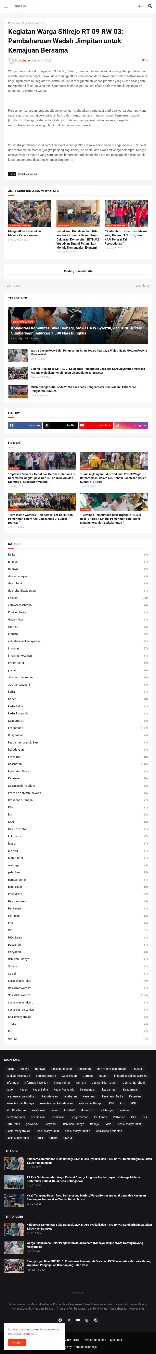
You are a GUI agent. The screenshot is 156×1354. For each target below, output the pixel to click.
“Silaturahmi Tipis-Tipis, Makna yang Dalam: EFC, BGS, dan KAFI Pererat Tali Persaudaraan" (126, 237)
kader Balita (78, 706)
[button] (5, 6)
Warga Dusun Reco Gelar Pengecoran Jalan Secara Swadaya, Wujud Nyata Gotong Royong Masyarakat (89, 352)
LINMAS (78, 850)
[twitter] (69, 1320)
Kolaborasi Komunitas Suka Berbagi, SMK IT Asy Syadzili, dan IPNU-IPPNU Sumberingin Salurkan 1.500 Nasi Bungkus (89, 1160)
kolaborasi (78, 836)
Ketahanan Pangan (78, 800)
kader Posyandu (78, 713)
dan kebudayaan (78, 576)
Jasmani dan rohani (78, 677)
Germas (78, 626)
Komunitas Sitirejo (85, 1347)
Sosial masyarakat (78, 988)
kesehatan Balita (78, 771)
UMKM (78, 1038)
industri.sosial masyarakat (78, 641)
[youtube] (78, 1320)
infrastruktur (78, 663)
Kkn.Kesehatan (78, 829)
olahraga (78, 865)
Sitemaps (116, 1339)
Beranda (13, 23)
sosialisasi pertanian (78, 1009)
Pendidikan (78, 894)
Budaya (78, 569)
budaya (78, 561)
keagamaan (78, 727)
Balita (78, 554)
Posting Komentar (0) (78, 271)
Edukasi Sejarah (78, 612)
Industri (78, 634)
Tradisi (78, 1024)
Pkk (78, 923)
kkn (78, 814)
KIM (78, 807)
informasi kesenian (78, 655)
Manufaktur (78, 858)
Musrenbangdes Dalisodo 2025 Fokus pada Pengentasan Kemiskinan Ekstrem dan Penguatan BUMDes (83, 389)
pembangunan (78, 879)
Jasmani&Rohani (78, 684)
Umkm (78, 1031)
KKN (78, 821)
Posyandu (78, 952)
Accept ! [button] (17, 1342)
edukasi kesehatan (78, 605)
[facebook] (60, 1320)
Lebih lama (143, 285)
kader (78, 691)
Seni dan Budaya (78, 959)
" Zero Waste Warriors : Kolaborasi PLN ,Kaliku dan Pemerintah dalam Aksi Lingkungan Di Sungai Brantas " (40, 518)
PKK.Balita (78, 937)
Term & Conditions (94, 1339)
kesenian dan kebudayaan (78, 793)
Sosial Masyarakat (34, 23)
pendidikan (78, 886)
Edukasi (78, 598)
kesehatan (78, 756)
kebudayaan (78, 749)
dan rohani (78, 583)
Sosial (78, 973)
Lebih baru (13, 285)
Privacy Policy (70, 1339)
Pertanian (78, 915)
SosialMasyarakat (78, 1016)
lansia (78, 843)
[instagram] (86, 1320)
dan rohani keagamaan (78, 590)
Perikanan (78, 908)
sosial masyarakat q (78, 1002)
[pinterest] (95, 1320)
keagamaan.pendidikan (78, 742)
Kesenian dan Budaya (78, 785)
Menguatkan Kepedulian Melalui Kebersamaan (24, 233)
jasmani (78, 670)
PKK (78, 930)
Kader (78, 699)
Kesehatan (78, 764)
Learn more (30, 1333)
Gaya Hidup (78, 619)
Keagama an (78, 720)
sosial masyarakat (78, 980)
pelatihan (78, 872)
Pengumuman (78, 901)
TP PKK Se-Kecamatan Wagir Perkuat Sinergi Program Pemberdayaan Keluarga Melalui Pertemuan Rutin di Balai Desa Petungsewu (83, 1179)
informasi (78, 648)
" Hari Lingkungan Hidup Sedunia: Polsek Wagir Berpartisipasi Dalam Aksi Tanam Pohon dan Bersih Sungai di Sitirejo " (113, 478)
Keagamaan (78, 735)
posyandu (78, 944)
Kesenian (78, 778)
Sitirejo (78, 966)
